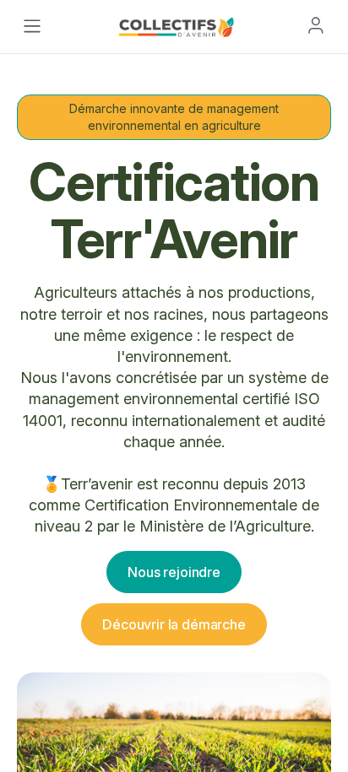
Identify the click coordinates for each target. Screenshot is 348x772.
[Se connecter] (316, 25)
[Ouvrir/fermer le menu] (32, 26)
